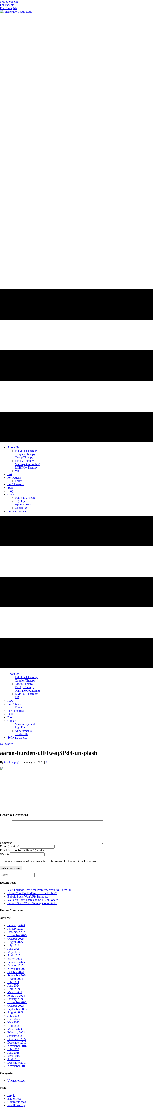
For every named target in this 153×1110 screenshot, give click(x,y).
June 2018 (13, 1052)
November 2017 (17, 1066)
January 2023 (15, 1035)
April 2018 (13, 1059)
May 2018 (13, 1055)
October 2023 (15, 1005)
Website (4, 854)
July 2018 (13, 1049)
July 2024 (13, 982)
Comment (6, 842)
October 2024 (15, 972)
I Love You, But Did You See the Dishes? (32, 893)
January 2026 (15, 928)
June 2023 (13, 1019)
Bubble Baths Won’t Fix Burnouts (27, 896)
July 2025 (13, 945)
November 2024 (17, 968)
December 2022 (16, 1039)
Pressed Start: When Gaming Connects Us (32, 903)
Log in (11, 1095)
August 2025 (15, 942)
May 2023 (13, 1022)
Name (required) (9, 846)
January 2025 (15, 965)
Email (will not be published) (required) (23, 850)
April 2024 (13, 988)
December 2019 (16, 1042)
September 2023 (17, 1009)
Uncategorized (16, 1080)
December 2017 (16, 1062)
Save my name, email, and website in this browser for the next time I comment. (50, 861)
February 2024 (16, 995)
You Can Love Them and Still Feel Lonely (32, 899)
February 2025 (16, 962)
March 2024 (14, 992)
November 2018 (17, 1045)
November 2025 (17, 935)
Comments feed (16, 1101)
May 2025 (13, 952)
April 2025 (13, 955)
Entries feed (14, 1098)
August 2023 (15, 1012)
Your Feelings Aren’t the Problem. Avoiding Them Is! (39, 889)
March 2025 (14, 958)
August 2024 (15, 978)
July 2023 (13, 1015)
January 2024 (15, 999)
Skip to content (9, 1)
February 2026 (16, 925)
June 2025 (13, 948)
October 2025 (15, 938)
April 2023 (13, 1025)
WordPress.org (16, 1105)
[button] (7, 5)
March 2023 (14, 1029)
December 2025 (16, 931)
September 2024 (17, 975)
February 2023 (16, 1032)
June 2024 (13, 985)
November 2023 (17, 1002)
